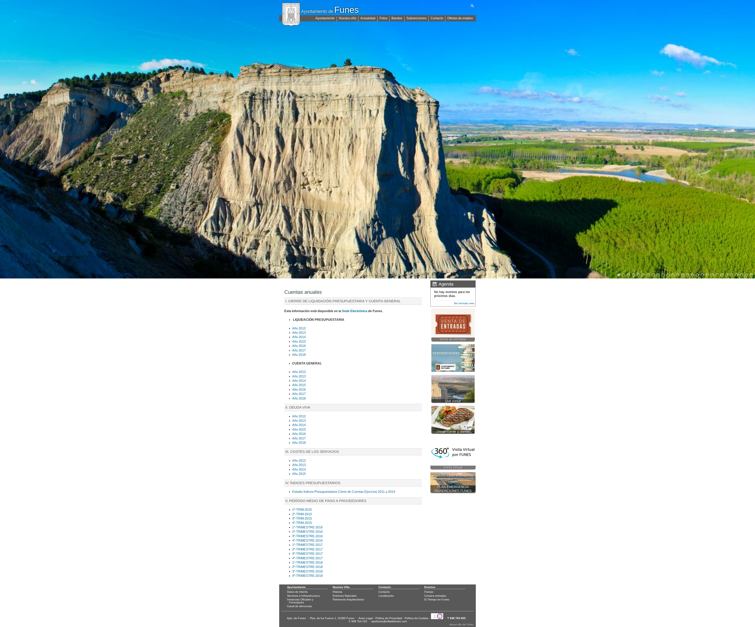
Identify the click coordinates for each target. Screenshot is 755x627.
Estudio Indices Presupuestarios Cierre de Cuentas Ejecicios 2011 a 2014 (343, 491)
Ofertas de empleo (460, 18)
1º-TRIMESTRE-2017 (307, 545)
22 (722, 275)
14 (682, 275)
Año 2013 (299, 332)
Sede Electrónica (354, 311)
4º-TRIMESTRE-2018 (307, 575)
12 (672, 275)
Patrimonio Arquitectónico (348, 599)
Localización (386, 595)
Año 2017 (299, 350)
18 (702, 275)
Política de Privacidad (388, 618)
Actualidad (367, 18)
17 (697, 275)
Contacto (437, 18)
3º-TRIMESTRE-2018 (307, 571)
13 (677, 275)
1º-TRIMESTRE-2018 (307, 562)
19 (707, 275)
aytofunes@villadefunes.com (389, 621)
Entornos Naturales (345, 595)
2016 (319, 527)
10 (663, 275)
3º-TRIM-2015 (302, 518)
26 (741, 275)
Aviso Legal (365, 618)
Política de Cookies (416, 618)
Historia (337, 591)
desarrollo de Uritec (461, 624)
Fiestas (428, 591)
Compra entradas (435, 595)
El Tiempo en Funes (436, 599)
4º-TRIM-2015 (302, 522)
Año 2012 (299, 328)
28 (751, 275)
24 (731, 275)
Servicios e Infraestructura (303, 595)
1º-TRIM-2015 (302, 509)
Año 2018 (299, 354)
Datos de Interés (297, 591)
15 (687, 275)
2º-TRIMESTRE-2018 (307, 567)
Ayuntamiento (325, 18)
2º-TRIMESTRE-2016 (307, 531)
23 (726, 275)
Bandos (396, 18)
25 (736, 275)
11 (667, 275)
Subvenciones (416, 18)
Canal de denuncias (299, 606)
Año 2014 (299, 337)
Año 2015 (299, 341)
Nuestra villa (347, 18)
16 (692, 275)
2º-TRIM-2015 (302, 514)
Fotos (383, 18)
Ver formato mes (464, 303)
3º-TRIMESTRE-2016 (307, 536)
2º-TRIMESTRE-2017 (307, 549)
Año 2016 (299, 346)
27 (746, 275)
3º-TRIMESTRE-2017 (307, 553)
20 (712, 275)
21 (717, 275)
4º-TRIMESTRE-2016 (307, 540)
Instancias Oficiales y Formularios (300, 601)
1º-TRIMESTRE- (304, 527)
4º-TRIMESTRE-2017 (307, 558)
